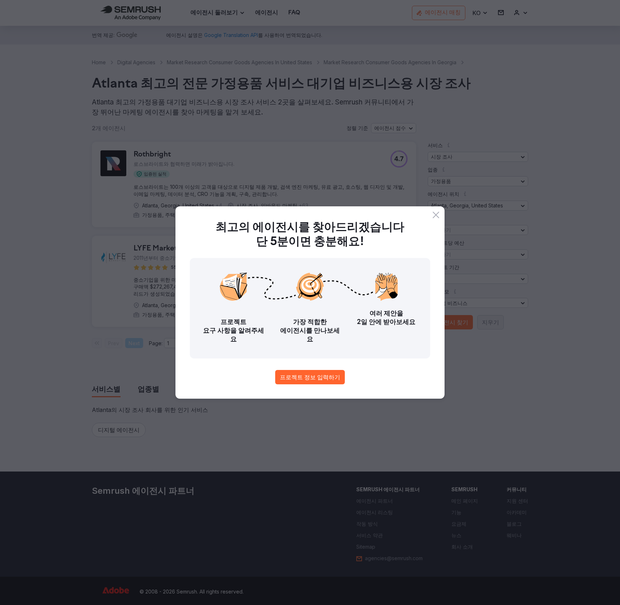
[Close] (436, 215)
